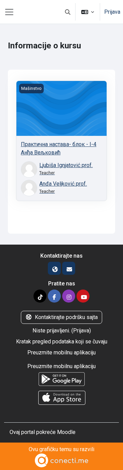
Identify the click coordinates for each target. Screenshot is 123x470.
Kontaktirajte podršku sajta (66, 317)
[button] (68, 12)
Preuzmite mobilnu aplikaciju (61, 352)
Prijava (112, 12)
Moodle (66, 432)
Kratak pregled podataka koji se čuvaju (61, 341)
